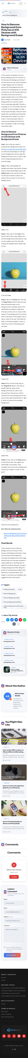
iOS (10, 12)
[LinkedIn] (19, 1036)
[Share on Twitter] (7, 619)
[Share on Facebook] (12, 619)
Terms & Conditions (6, 1014)
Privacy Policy (4, 1011)
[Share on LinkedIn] (16, 619)
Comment (7, 925)
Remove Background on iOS (11, 597)
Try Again (14, 877)
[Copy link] (18, 624)
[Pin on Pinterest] (20, 619)
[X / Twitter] (9, 1036)
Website (8, 917)
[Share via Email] (14, 624)
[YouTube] (24, 1036)
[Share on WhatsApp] (24, 619)
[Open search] (25, 3)
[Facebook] (4, 1036)
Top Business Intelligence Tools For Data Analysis (13, 990)
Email (6, 908)
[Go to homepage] (11, 3)
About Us (3, 977)
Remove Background (9, 593)
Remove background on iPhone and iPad (13, 606)
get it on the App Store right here (15, 149)
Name (6, 899)
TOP (15, 1049)
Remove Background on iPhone (12, 602)
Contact (3, 980)
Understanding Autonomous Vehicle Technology (13, 996)
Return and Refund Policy (7, 1017)
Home (5, 11)
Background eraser (8, 589)
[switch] (21, 3)
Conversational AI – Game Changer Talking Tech (13, 988)
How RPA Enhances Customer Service (10, 993)
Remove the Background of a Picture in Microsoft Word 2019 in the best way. (15, 536)
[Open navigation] (3, 3)
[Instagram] (14, 1036)
